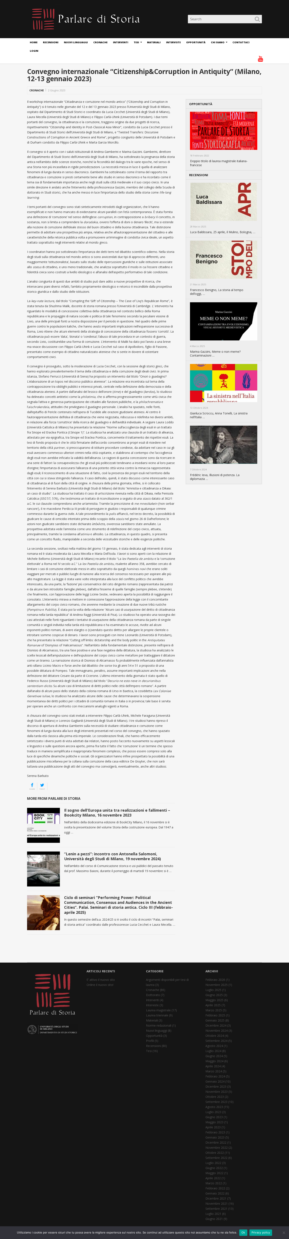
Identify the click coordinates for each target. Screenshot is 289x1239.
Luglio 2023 (213, 1112)
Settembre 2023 (216, 1102)
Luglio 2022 (213, 1163)
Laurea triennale (157, 1015)
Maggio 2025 (214, 1000)
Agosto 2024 (214, 1046)
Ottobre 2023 (214, 1097)
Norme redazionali (158, 1025)
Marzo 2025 (213, 1010)
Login (34, 50)
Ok (243, 1232)
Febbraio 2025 (215, 1015)
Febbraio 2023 (215, 1132)
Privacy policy (261, 1232)
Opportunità (195, 42)
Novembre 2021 (216, 1203)
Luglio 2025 (213, 990)
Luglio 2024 (213, 1051)
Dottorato (153, 995)
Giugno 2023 (214, 1117)
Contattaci (241, 42)
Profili (150, 1041)
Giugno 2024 (214, 1056)
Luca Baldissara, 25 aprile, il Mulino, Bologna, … (222, 232)
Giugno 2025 (214, 995)
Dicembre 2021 (215, 1198)
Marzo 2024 (213, 1071)
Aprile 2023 (213, 1127)
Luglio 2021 (213, 1214)
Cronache (100, 42)
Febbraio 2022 (215, 1188)
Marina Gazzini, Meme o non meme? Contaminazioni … (215, 353)
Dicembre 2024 (215, 1025)
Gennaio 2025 (214, 1020)
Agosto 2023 (214, 1107)
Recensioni (50, 42)
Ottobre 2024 (214, 1036)
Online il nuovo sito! (100, 985)
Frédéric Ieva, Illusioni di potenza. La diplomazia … (214, 477)
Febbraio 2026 (215, 980)
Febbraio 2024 (215, 1076)
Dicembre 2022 (215, 1142)
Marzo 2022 (213, 1183)
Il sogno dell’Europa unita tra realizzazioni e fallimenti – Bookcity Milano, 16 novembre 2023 (117, 813)
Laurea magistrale (158, 1010)
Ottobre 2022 (214, 1153)
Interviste (173, 42)
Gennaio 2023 (214, 1137)
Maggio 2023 (214, 1122)
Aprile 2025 (213, 1005)
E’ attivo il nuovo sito (101, 980)
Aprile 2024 (213, 1066)
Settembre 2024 (216, 1041)
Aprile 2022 (213, 1178)
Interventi (120, 42)
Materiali (154, 42)
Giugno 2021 (214, 1219)
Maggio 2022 (214, 1173)
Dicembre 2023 (215, 1086)
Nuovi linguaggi (76, 42)
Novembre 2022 (216, 1148)
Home (33, 42)
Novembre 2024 (216, 1031)
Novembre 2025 (216, 985)
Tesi (136, 42)
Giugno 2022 (214, 1168)
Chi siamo (217, 42)
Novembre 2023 (216, 1092)
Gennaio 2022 (214, 1193)
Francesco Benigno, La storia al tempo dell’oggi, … (216, 292)
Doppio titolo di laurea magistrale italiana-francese (219, 163)
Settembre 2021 (216, 1209)
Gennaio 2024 (214, 1081)
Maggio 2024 (214, 1061)
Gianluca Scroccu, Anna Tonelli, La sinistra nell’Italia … (219, 415)
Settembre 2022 (216, 1158)
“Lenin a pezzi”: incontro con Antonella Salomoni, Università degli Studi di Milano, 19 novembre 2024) (112, 856)
